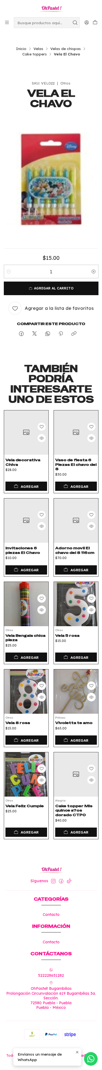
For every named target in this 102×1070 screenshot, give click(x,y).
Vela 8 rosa (17, 722)
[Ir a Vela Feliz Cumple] (26, 774)
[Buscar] (75, 22)
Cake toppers (34, 54)
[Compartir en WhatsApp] (47, 334)
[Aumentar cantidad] (93, 271)
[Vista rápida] (41, 438)
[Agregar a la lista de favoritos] (41, 426)
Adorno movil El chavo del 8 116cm (74, 550)
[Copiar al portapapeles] (73, 334)
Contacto (51, 914)
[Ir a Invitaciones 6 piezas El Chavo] (26, 520)
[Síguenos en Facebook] (61, 881)
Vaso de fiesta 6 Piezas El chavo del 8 (76, 464)
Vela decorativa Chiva (22, 462)
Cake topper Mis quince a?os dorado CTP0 (73, 810)
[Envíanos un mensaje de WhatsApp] (91, 1059)
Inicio (21, 49)
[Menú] (7, 22)
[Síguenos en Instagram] (53, 881)
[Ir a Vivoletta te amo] (76, 691)
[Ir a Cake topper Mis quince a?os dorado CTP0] (76, 774)
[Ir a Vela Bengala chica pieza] (26, 604)
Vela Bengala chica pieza (25, 637)
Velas (38, 49)
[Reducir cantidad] (8, 271)
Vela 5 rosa (67, 635)
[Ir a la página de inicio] (51, 8)
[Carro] (95, 22)
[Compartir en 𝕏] (34, 334)
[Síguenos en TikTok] (69, 881)
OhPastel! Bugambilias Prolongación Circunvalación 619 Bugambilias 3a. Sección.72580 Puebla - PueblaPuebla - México (51, 998)
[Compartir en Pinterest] (60, 334)
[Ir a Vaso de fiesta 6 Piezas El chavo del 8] (76, 432)
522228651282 (51, 975)
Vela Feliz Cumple (24, 805)
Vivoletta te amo (73, 722)
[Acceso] (86, 22)
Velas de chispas (65, 49)
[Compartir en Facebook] (21, 334)
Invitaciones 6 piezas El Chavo (22, 550)
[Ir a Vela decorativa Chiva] (26, 432)
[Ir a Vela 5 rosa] (76, 604)
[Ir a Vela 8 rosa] (26, 691)
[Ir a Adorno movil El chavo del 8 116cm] (76, 520)
